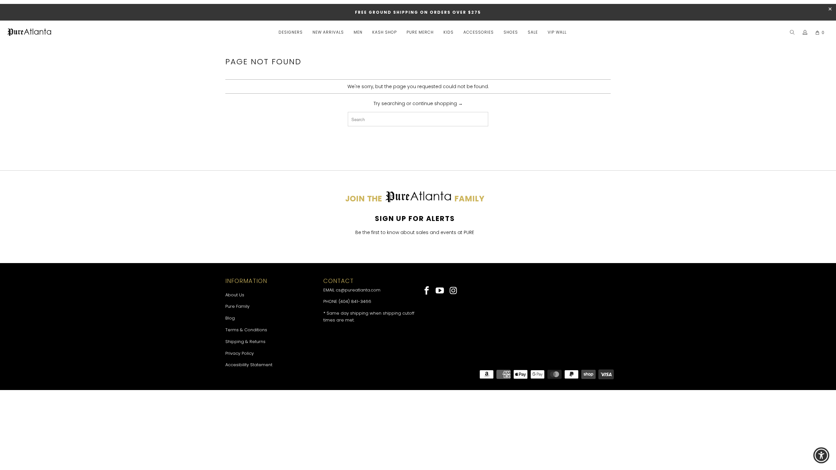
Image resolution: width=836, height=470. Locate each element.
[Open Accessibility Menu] (821, 455)
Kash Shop (384, 32)
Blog (230, 318)
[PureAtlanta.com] (29, 33)
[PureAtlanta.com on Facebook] (427, 291)
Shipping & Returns (245, 341)
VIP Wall (557, 32)
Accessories (478, 32)
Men (358, 32)
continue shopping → (437, 103)
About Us (234, 295)
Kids (448, 32)
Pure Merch (420, 32)
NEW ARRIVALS (328, 32)
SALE (533, 32)
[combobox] (418, 119)
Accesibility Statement (248, 365)
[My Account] (805, 32)
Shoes (511, 32)
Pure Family (237, 306)
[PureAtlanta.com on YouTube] (440, 291)
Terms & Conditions (246, 330)
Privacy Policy (239, 353)
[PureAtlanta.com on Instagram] (453, 291)
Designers (291, 32)
